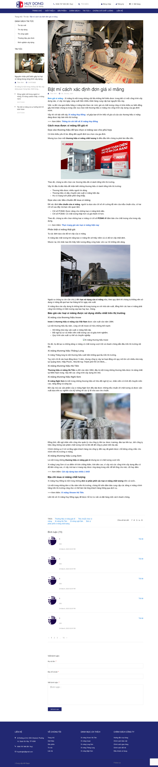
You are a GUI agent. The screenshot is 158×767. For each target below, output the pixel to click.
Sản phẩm (61, 10)
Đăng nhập (107, 4)
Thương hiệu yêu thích (26, 38)
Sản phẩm (51, 744)
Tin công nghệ (23, 34)
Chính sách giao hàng (121, 744)
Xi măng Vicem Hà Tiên (89, 737)
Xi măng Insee (85, 741)
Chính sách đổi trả (120, 747)
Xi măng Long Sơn (87, 744)
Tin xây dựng (22, 29)
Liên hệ (120, 10)
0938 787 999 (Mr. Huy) (64, 4)
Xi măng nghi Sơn (76, 521)
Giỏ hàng (136, 4)
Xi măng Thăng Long (88, 747)
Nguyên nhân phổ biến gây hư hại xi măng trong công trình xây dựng (29, 77)
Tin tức (86, 10)
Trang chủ (51, 737)
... (60, 638)
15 (64, 638)
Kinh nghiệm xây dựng (26, 42)
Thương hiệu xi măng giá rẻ (65, 519)
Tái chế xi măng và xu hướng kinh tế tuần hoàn (30, 108)
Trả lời (141, 539)
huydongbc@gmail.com (25, 752)
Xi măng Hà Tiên (61, 521)
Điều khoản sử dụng (120, 751)
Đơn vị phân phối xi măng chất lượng (69, 522)
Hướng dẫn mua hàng (121, 737)
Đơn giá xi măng (55, 98)
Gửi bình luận (55, 709)
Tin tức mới (22, 25)
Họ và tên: (52, 661)
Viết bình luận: (53, 682)
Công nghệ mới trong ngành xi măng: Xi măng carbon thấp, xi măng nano (30, 96)
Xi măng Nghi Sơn (87, 751)
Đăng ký (121, 4)
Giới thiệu (49, 10)
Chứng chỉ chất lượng (103, 10)
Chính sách (74, 10)
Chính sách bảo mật (120, 741)
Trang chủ (37, 10)
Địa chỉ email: (53, 672)
